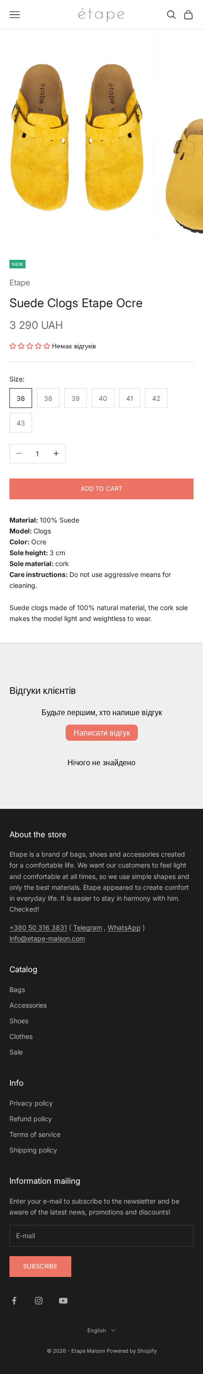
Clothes (21, 1036)
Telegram (87, 927)
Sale (16, 1052)
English (96, 1330)
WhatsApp (124, 927)
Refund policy (30, 1119)
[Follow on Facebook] (14, 1300)
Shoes (18, 1021)
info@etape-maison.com (47, 938)
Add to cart (101, 488)
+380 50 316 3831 (38, 927)
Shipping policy (33, 1150)
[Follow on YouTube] (63, 1300)
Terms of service (34, 1134)
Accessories (28, 1005)
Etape (19, 282)
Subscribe (40, 1266)
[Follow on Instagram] (38, 1300)
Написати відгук (102, 732)
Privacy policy (31, 1103)
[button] (29, 346)
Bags (17, 989)
